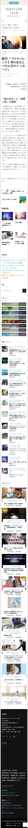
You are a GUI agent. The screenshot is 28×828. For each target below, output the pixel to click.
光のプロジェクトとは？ (16, 475)
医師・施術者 (17, 401)
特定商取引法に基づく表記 (10, 795)
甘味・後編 (18, 222)
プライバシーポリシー (9, 793)
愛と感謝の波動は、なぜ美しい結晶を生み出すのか (17, 394)
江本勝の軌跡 (11, 589)
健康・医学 (11, 401)
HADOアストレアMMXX (14, 381)
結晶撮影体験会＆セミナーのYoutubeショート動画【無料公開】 (17, 351)
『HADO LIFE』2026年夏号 (15, 370)
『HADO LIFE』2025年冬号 (11, 546)
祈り (25, 413)
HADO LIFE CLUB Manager (10, 73)
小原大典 (4, 54)
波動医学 (12, 633)
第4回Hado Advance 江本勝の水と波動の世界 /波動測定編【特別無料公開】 (14, 570)
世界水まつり (12, 425)
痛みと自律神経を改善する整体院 (13, 503)
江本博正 (17, 425)
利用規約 (4, 790)
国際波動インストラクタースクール (13, 522)
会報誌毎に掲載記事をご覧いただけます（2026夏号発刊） (13, 612)
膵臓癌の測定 (7, 635)
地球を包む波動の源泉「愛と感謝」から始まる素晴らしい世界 (17, 438)
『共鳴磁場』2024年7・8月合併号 (14, 520)
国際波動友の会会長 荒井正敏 (15, 391)
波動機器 (16, 633)
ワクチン (20, 698)
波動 (24, 346)
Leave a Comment (7, 76)
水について (10, 523)
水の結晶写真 (20, 346)
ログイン (14, 3)
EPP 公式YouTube (8, 813)
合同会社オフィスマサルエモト (12, 805)
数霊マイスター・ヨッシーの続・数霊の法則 (17, 470)
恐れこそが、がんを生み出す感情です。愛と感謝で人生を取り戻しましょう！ (17, 405)
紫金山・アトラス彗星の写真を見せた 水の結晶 (13, 549)
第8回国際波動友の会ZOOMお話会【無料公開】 (17, 374)
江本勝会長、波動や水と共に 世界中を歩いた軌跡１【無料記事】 (13, 592)
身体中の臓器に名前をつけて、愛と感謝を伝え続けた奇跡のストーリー (17, 416)
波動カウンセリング (13, 359)
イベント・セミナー (13, 358)
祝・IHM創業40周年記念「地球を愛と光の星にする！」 (17, 384)
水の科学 (16, 677)
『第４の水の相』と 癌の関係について (13, 680)
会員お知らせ (14, 609)
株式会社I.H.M (6, 803)
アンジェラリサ (12, 458)
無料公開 (11, 348)
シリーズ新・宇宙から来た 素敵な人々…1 (17, 462)
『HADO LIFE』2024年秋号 (11, 698)
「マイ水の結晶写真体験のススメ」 (6, 225)
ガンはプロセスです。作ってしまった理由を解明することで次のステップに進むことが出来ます (13, 657)
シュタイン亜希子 (12, 447)
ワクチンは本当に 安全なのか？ (13, 702)
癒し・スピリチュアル (19, 413)
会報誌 (21, 52)
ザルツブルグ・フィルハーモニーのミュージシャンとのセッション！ (17, 450)
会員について (17, 169)
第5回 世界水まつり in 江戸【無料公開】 (17, 427)
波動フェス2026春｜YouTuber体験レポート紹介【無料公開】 (17, 363)
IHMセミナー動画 (12, 346)
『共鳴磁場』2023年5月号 (11, 500)
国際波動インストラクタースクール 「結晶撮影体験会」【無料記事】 (13, 527)
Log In (20, 167)
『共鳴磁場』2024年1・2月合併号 (10, 52)
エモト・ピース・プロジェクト (15, 435)
